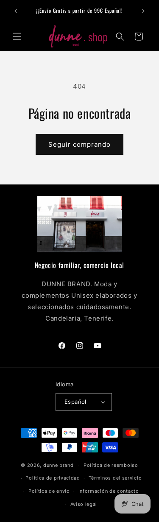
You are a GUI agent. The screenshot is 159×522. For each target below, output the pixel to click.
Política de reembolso (111, 465)
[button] (17, 36)
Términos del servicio (115, 478)
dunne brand (58, 465)
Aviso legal (84, 504)
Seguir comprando (79, 144)
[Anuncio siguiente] (143, 11)
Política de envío (49, 491)
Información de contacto (108, 491)
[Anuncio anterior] (15, 11)
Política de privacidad (52, 478)
